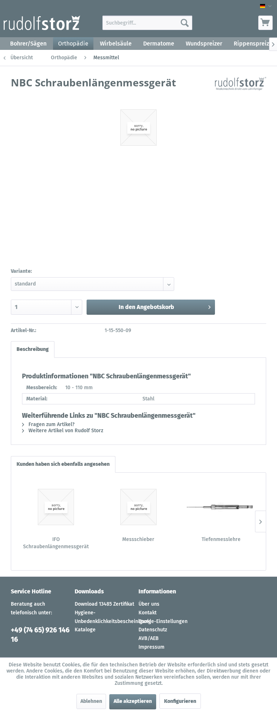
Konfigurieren (180, 701)
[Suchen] (184, 23)
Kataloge (85, 630)
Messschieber (138, 539)
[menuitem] (147, 23)
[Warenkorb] (265, 23)
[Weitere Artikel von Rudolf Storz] (240, 89)
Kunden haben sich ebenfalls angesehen (63, 464)
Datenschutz (152, 630)
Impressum (151, 647)
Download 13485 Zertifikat (104, 604)
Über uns (148, 604)
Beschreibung (33, 349)
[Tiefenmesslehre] (221, 507)
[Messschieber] (139, 507)
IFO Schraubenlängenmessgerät (56, 543)
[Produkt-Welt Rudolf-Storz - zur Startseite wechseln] (42, 25)
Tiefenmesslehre (221, 539)
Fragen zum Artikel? (51, 424)
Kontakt (147, 613)
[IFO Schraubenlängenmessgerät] (56, 507)
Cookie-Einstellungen (163, 621)
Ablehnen (91, 701)
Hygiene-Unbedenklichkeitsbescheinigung (105, 617)
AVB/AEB (148, 638)
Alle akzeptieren (133, 701)
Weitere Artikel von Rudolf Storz (65, 431)
